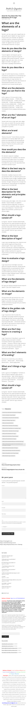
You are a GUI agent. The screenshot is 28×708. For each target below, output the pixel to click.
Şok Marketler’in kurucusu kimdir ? (8, 569)
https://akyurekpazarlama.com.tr (9, 544)
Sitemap (20, 544)
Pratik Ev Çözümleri (14, 8)
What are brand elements (8, 423)
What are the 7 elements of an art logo (10, 431)
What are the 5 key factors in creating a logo (11, 428)
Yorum (3, 485)
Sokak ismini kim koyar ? (6, 586)
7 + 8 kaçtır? (4, 526)
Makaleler (8, 409)
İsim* (3, 501)
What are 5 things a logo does (9, 420)
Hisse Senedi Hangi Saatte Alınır (11, 465)
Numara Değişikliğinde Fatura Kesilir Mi (13, 469)
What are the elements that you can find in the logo (13, 441)
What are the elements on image (9, 438)
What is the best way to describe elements (11, 450)
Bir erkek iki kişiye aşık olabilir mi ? (9, 562)
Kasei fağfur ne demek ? (6, 583)
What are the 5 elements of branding (10, 425)
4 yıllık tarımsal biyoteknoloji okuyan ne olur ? (11, 573)
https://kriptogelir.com (6, 541)
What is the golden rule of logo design (10, 453)
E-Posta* (3, 507)
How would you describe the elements (10, 417)
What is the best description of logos (10, 447)
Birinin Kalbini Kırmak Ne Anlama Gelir (9, 648)
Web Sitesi (4, 514)
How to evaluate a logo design (9, 415)
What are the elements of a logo (9, 433)
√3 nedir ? (4, 576)
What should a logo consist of (9, 455)
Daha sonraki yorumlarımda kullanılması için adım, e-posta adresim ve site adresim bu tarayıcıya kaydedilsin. (14, 522)
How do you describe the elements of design (12, 412)
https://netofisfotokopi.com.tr (8, 543)
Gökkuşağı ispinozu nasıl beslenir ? (9, 559)
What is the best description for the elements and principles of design (13, 444)
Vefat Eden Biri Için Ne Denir (7, 644)
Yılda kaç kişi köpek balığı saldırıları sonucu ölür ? (12, 579)
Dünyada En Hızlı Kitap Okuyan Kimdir (9, 652)
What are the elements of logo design (10, 436)
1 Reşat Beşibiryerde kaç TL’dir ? (8, 566)
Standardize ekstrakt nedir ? (7, 555)
